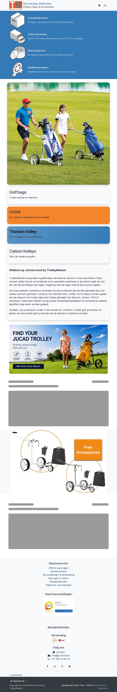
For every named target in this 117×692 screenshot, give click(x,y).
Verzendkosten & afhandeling (58, 574)
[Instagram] (55, 666)
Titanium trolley (23, 231)
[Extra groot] (69, 666)
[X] (62, 666)
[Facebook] (47, 666)
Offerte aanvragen (58, 568)
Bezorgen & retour (58, 578)
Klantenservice (58, 571)
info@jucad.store (61, 655)
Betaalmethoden (58, 581)
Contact (60, 652)
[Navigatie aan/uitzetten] (105, 5)
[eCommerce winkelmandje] (99, 5)
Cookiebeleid (15, 675)
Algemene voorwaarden (59, 585)
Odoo (82, 685)
